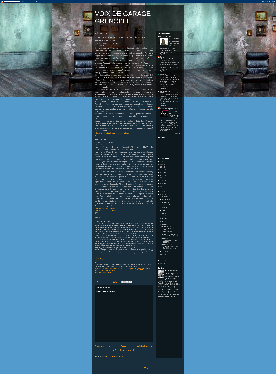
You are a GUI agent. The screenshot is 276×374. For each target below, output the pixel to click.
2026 (162, 161)
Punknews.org (165, 91)
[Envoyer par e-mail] (122, 282)
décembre (165, 197)
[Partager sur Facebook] (129, 282)
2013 (162, 255)
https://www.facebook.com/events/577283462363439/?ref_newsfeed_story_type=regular (122, 269)
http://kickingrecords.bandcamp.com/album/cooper (110, 259)
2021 (162, 175)
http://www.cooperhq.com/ (103, 261)
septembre (165, 205)
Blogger (146, 368)
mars (163, 221)
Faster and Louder (166, 36)
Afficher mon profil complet (166, 296)
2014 (162, 194)
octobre (164, 202)
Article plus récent (102, 346)
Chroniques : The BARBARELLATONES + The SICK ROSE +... (169, 246)
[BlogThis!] (124, 282)
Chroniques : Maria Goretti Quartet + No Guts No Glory (170, 235)
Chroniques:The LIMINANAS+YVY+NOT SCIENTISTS (169, 240)
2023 (162, 170)
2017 (162, 186)
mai (163, 216)
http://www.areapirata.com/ (105, 208)
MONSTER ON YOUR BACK (169, 108)
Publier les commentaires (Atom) (114, 356)
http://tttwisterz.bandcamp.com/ (105, 270)
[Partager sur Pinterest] (131, 282)
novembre (165, 199)
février (164, 224)
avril (163, 218)
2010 (162, 263)
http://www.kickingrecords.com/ (104, 257)
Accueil (124, 346)
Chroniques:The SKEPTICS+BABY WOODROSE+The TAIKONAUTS (168, 229)
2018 (162, 183)
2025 (162, 164)
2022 (162, 172)
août (163, 208)
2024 (162, 167)
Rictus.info (163, 74)
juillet (164, 210)
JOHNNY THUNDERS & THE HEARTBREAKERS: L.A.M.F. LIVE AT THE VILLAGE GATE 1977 (169, 115)
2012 (162, 258)
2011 (162, 260)
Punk (162, 57)
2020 (162, 178)
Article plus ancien (145, 346)
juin (163, 213)
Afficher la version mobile (124, 350)
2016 (162, 189)
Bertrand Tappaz (172, 270)
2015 (162, 191)
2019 (162, 180)
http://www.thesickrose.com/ (105, 211)
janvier (164, 251)
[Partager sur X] (126, 282)
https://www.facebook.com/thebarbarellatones (112, 133)
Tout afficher (177, 133)
